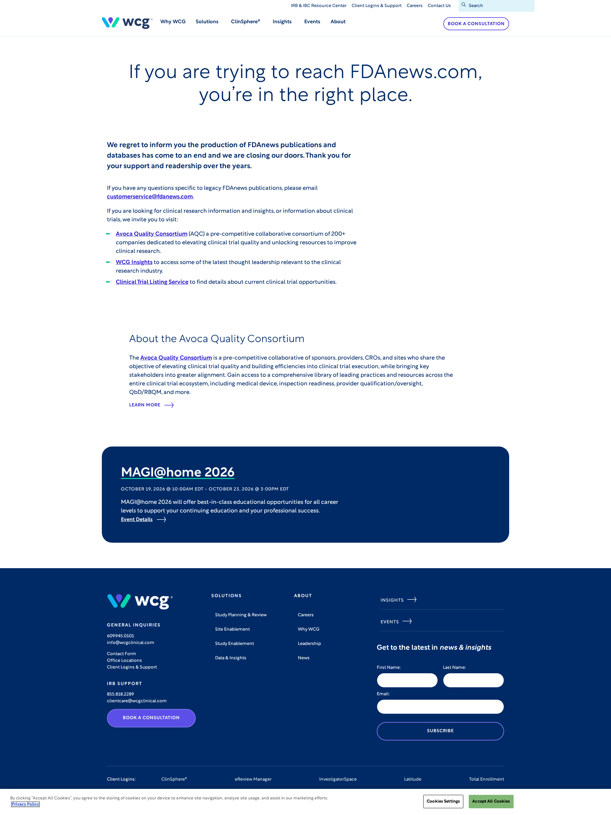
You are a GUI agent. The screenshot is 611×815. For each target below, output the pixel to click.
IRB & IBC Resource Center (319, 6)
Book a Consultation (476, 24)
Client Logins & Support (377, 6)
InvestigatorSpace (338, 779)
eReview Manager (253, 779)
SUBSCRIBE (440, 731)
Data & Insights (230, 658)
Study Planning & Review (241, 615)
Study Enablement (234, 643)
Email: (383, 694)
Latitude (412, 779)
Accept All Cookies (491, 801)
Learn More (144, 405)
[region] (305, 802)
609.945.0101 (120, 636)
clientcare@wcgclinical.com (137, 701)
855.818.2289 (120, 694)
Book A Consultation (151, 718)
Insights (392, 600)
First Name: (389, 667)
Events (312, 22)
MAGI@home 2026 (178, 473)
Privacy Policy (25, 804)
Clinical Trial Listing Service (152, 282)
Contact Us (439, 6)
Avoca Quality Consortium (151, 234)
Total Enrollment (486, 779)
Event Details (137, 519)
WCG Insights (134, 263)
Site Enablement (232, 629)
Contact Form (121, 654)
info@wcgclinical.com (130, 642)
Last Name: (454, 667)
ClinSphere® (174, 779)
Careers (415, 6)
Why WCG (173, 22)
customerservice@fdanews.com (150, 197)
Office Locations (124, 660)
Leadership (309, 643)
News (304, 658)
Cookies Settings (443, 801)
